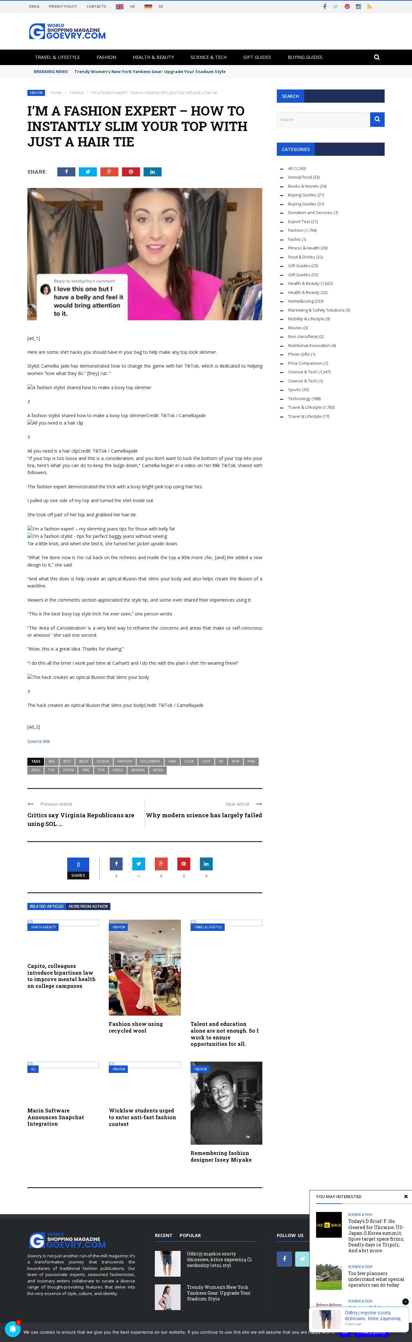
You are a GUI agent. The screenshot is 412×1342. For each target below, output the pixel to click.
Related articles (47, 906)
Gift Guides (257, 57)
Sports (294, 389)
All (33, 1069)
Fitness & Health (304, 248)
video (118, 770)
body (83, 761)
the (51, 770)
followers (150, 761)
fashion (124, 761)
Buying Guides (305, 57)
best (67, 761)
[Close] (406, 1196)
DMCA (34, 6)
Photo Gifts (299, 354)
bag (52, 761)
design (103, 761)
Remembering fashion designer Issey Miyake (221, 1156)
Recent (164, 1235)
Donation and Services (310, 212)
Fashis (294, 239)
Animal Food (300, 177)
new (235, 761)
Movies (295, 328)
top (101, 770)
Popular (190, 1235)
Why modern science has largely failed (204, 815)
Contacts (96, 6)
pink (251, 761)
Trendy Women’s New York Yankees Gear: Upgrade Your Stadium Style (150, 71)
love (206, 761)
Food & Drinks (301, 257)
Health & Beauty (153, 57)
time (85, 770)
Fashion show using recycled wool (136, 1027)
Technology (299, 398)
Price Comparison (305, 363)
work (158, 770)
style (35, 770)
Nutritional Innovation (309, 345)
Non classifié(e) (303, 336)
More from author (88, 906)
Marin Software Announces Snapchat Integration (55, 1117)
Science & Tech (209, 57)
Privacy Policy (63, 6)
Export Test (299, 221)
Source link (38, 741)
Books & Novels (303, 186)
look (189, 761)
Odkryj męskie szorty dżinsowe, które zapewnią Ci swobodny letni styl (219, 1259)
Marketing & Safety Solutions (316, 310)
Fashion (106, 57)
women (138, 770)
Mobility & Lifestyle (306, 319)
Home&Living (301, 301)
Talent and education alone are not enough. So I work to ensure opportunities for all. (225, 1033)
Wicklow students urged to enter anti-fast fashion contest (142, 1117)
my (221, 761)
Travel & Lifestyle (57, 57)
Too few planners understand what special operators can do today (376, 1279)
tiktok (68, 770)
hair (172, 761)
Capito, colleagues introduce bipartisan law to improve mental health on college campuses (61, 975)
